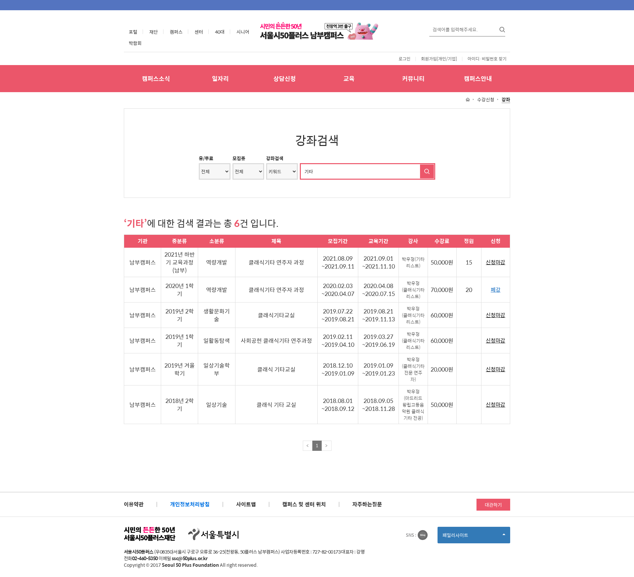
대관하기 (493, 504)
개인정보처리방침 (190, 504)
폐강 (495, 290)
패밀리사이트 (466, 537)
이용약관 (134, 504)
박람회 (135, 43)
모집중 (238, 158)
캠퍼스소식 (156, 78)
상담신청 (284, 78)
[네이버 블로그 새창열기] (423, 535)
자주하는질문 (367, 504)
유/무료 (206, 158)
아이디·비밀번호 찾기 (487, 58)
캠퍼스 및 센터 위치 (304, 504)
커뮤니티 (413, 78)
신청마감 (495, 262)
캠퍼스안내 (478, 78)
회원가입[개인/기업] (439, 58)
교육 (349, 78)
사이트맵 (246, 504)
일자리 (220, 78)
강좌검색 (274, 158)
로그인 (404, 58)
